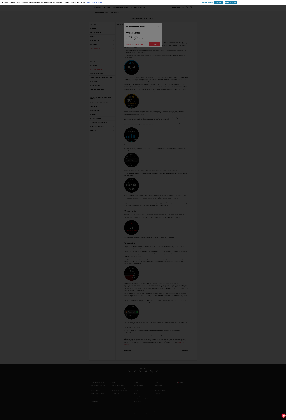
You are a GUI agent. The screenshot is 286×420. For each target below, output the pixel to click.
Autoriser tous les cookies (230, 2)
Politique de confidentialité (96, 2)
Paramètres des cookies (207, 2)
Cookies (88, 2)
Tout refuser (218, 2)
